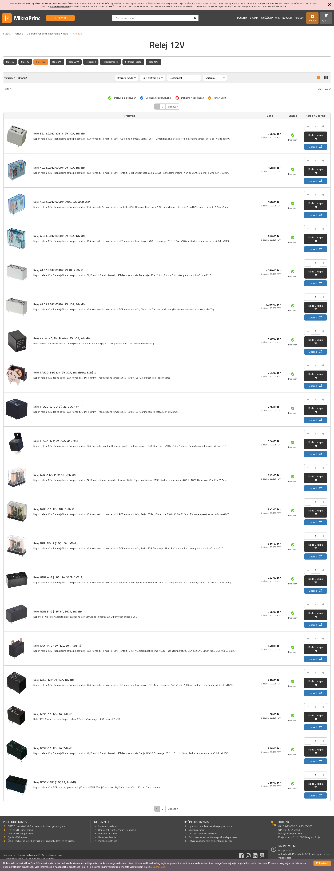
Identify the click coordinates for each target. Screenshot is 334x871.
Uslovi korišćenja (107, 837)
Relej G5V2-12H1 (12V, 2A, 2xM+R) (54, 782)
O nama (254, 18)
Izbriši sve (323, 89)
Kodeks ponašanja (108, 826)
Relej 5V (10, 61)
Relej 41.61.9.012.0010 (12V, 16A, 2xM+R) (59, 304)
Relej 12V (40, 61)
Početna (242, 18)
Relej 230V (74, 61)
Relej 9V (25, 61)
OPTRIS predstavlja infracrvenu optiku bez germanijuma (36, 826)
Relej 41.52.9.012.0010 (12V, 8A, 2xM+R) (58, 270)
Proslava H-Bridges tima (20, 830)
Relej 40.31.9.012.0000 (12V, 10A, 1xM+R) (59, 167)
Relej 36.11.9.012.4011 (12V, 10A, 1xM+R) (59, 133)
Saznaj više (159, 866)
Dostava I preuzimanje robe (203, 833)
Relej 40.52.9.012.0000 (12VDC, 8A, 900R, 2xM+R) (63, 202)
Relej (66, 33)
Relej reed (91, 61)
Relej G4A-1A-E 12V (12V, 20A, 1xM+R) (57, 645)
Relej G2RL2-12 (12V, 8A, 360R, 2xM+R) (57, 611)
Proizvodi (18, 33)
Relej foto (153, 61)
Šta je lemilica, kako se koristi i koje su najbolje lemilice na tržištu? (41, 841)
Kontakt (300, 18)
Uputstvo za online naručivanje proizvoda (210, 826)
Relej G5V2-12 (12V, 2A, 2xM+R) (52, 748)
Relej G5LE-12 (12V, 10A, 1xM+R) (53, 680)
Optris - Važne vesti (18, 837)
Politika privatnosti (107, 841)
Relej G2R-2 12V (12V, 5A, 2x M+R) (54, 475)
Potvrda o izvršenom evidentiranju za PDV (210, 841)
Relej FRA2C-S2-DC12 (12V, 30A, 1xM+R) (58, 406)
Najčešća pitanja (270, 18)
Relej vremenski (110, 61)
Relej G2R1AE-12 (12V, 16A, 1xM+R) (55, 543)
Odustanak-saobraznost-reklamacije (117, 830)
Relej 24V (56, 61)
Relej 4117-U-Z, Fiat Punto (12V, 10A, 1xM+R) (61, 338)
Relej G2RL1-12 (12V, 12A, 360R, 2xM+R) (58, 577)
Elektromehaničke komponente (43, 33)
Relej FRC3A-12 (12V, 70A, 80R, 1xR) (55, 441)
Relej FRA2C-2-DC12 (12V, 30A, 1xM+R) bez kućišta (64, 372)
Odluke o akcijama (107, 833)
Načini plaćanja (196, 830)
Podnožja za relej (133, 61)
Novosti (287, 18)
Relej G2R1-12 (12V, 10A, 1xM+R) (53, 509)
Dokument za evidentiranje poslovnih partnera (213, 837)
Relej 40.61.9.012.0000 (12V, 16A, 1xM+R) (59, 236)
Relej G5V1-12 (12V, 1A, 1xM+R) (52, 714)
